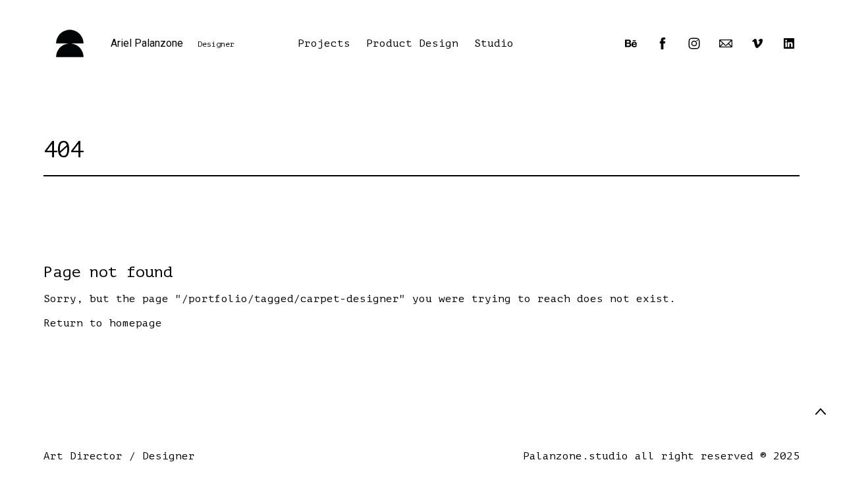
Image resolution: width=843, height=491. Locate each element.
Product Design (412, 43)
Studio (494, 43)
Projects (324, 43)
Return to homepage (102, 323)
